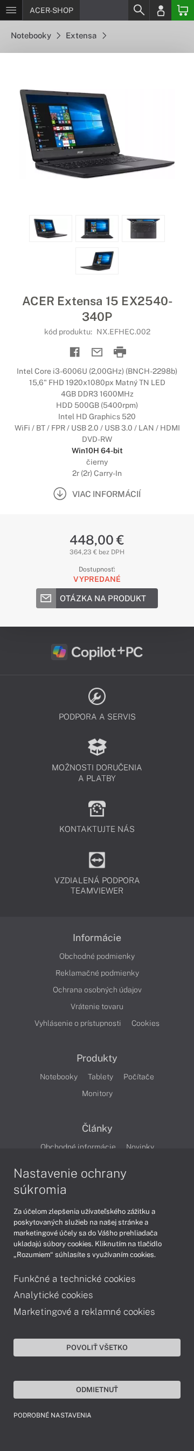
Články (97, 1128)
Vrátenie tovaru (97, 1006)
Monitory (97, 1093)
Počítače (138, 1076)
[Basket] (182, 10)
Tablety (100, 1076)
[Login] (160, 10)
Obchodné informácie (78, 1147)
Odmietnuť (97, 1389)
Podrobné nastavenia (52, 1415)
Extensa (82, 35)
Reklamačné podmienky (97, 973)
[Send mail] (97, 352)
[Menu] (11, 10)
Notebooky (32, 35)
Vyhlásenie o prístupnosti (77, 1023)
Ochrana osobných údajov (97, 989)
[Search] (138, 10)
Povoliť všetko (97, 1347)
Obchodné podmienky (97, 956)
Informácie (97, 938)
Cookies (145, 1023)
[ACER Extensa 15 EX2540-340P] (97, 134)
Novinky (140, 1147)
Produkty (97, 1058)
